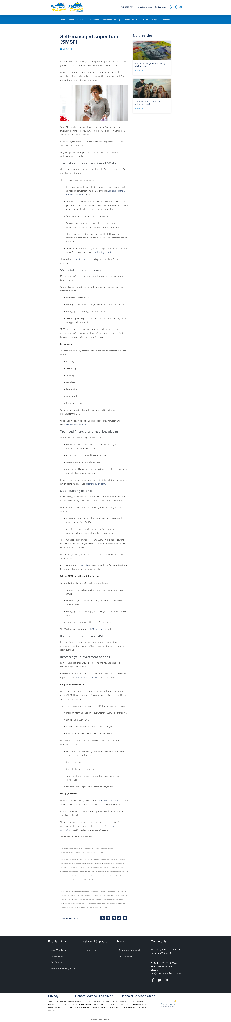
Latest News (57, 956)
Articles (144, 19)
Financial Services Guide (137, 996)
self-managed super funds (109, 800)
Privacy (53, 996)
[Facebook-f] (153, 980)
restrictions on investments (87, 677)
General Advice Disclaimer (94, 996)
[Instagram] (180, 7)
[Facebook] (171, 7)
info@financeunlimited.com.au (152, 7)
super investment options (75, 424)
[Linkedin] (175, 7)
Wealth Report (130, 19)
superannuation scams (96, 483)
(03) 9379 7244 (127, 7)
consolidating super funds (103, 252)
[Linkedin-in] (166, 980)
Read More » (139, 71)
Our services (125, 956)
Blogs (154, 19)
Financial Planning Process (64, 968)
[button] (102, 918)
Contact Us (166, 19)
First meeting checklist (130, 950)
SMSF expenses (96, 629)
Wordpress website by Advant (100, 1019)
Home (62, 19)
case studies (83, 565)
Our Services (93, 19)
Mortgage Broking (111, 19)
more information (80, 259)
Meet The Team (76, 19)
